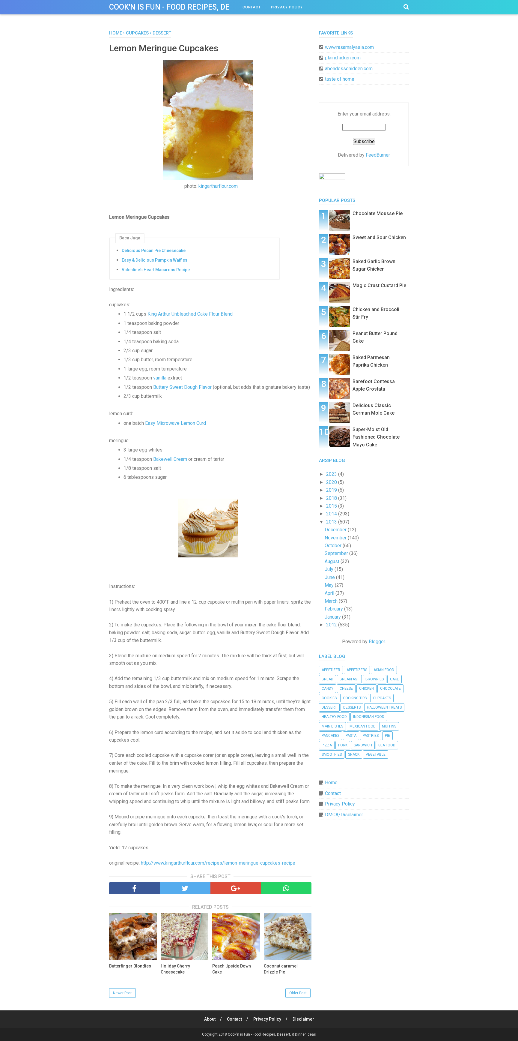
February (334, 609)
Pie (387, 736)
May (330, 585)
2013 (332, 522)
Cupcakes (382, 698)
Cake (394, 679)
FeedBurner (378, 155)
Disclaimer (303, 1019)
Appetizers (357, 670)
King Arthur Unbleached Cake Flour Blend (190, 314)
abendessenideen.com (349, 68)
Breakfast (349, 679)
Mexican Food (363, 726)
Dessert (329, 707)
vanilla (159, 378)
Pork (342, 745)
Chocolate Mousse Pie (378, 213)
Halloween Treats (384, 707)
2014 (332, 514)
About (210, 1019)
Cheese (346, 688)
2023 (332, 474)
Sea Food (386, 745)
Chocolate (390, 688)
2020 (332, 482)
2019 (332, 490)
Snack (353, 754)
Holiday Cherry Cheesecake (175, 969)
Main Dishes (332, 726)
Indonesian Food (368, 717)
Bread (327, 679)
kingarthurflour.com (218, 186)
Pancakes (330, 736)
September (337, 553)
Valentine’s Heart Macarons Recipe (156, 269)
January (333, 617)
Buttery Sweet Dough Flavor (182, 387)
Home (331, 782)
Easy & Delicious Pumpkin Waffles (154, 260)
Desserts (352, 707)
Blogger (377, 641)
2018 (332, 498)
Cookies (329, 698)
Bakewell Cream (170, 459)
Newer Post (122, 993)
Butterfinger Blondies (130, 966)
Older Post (298, 993)
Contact (252, 7)
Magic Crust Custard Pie (379, 285)
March (332, 601)
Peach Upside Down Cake (231, 969)
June (330, 577)
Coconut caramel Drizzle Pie (281, 969)
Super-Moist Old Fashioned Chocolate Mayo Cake (376, 437)
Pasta (351, 736)
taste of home (339, 79)
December (336, 529)
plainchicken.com (343, 58)
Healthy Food (334, 717)
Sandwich (363, 745)
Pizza (327, 745)
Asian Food (384, 670)
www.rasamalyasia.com (349, 47)
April (330, 593)
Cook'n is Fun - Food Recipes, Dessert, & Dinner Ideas (209, 7)
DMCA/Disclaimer (344, 815)
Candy (327, 688)
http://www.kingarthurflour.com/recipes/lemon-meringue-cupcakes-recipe (218, 863)
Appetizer (331, 670)
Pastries (371, 736)
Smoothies (332, 754)
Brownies (374, 679)
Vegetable (376, 754)
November (336, 538)
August (333, 561)
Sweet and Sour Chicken (379, 237)
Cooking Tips (355, 698)
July (330, 569)
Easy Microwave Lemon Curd (175, 423)
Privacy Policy (287, 7)
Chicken (366, 688)
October (334, 545)
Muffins (389, 726)
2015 (332, 506)
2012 (332, 625)
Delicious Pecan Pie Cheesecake (154, 250)
